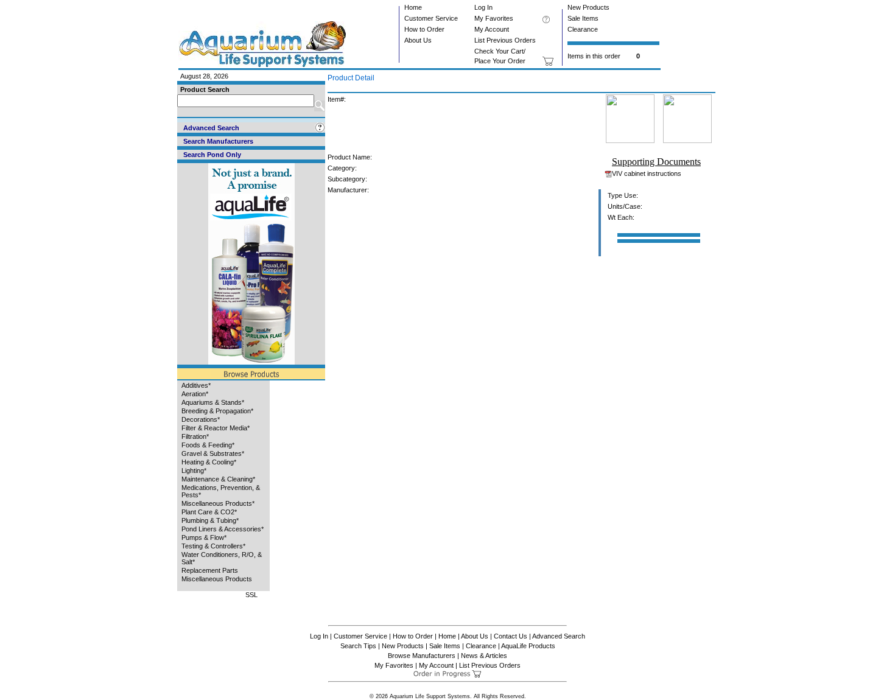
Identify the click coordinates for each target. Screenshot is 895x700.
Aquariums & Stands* (212, 402)
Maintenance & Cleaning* (218, 479)
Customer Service (431, 18)
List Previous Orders (505, 40)
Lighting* (193, 470)
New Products (588, 7)
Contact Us (510, 636)
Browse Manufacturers (421, 655)
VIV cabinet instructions (646, 173)
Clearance (582, 29)
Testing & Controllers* (213, 546)
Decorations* (200, 419)
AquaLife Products (528, 645)
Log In (483, 7)
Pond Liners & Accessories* (222, 529)
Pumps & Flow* (203, 537)
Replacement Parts (209, 570)
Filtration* (195, 436)
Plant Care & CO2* (209, 512)
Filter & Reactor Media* (215, 428)
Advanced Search (558, 636)
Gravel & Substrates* (212, 453)
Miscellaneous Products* (217, 503)
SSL (251, 594)
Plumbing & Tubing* (210, 520)
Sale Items (582, 18)
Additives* (196, 385)
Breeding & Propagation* (217, 411)
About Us (418, 40)
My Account (491, 29)
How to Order (424, 29)
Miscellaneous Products (216, 579)
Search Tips (358, 645)
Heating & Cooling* (208, 462)
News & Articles (484, 655)
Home (413, 7)
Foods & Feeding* (207, 445)
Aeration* (194, 393)
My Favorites (493, 18)
